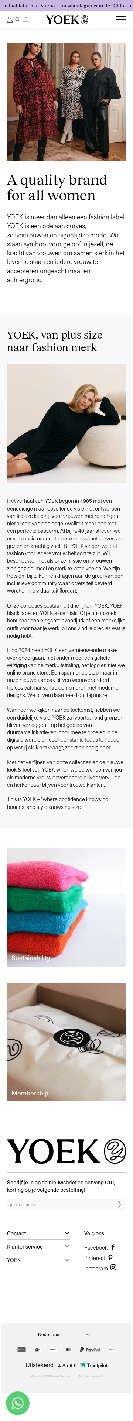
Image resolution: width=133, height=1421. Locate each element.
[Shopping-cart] (25, 19)
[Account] (10, 20)
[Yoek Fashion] (67, 19)
